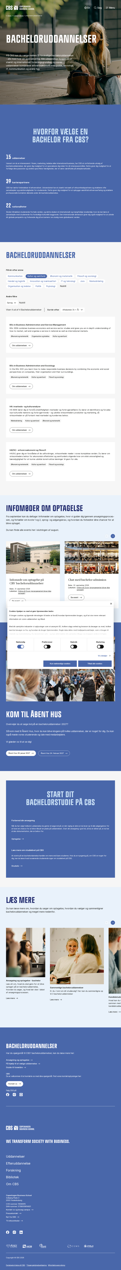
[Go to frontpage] (20, 8)
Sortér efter (53, 309)
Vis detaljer (102, 656)
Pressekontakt (12, 1213)
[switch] (47, 647)
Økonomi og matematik (61, 276)
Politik (38, 286)
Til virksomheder (13, 1221)
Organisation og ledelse (19, 286)
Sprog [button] (10, 303)
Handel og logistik (16, 281)
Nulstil (63, 286)
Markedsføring (96, 281)
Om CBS (12, 1184)
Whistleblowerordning (56, 1265)
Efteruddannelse (18, 1163)
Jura (82, 281)
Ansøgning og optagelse (17, 1060)
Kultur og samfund (36, 276)
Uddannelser (19, 16)
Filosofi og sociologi (86, 276)
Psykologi (50, 286)
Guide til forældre (14, 1067)
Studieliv (15, 866)
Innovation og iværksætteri (43, 281)
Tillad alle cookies (95, 664)
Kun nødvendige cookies (60, 664)
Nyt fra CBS (11, 1217)
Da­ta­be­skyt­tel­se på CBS (15, 1265)
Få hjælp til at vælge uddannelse (21, 1063)
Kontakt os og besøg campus (18, 1210)
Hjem (9, 16)
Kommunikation (15, 276)
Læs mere (10, 998)
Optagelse (16, 839)
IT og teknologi (68, 281)
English (87, 8)
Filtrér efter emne (14, 270)
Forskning (13, 1170)
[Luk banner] (111, 603)
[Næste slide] (113, 536)
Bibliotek (12, 1177)
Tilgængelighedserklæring (36, 1265)
